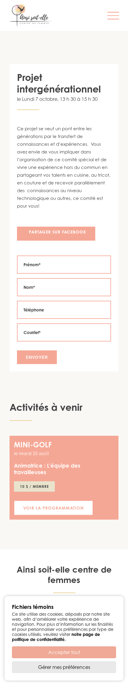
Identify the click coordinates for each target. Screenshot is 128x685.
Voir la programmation (53, 507)
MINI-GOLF (33, 444)
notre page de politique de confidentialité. (56, 637)
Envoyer (37, 357)
